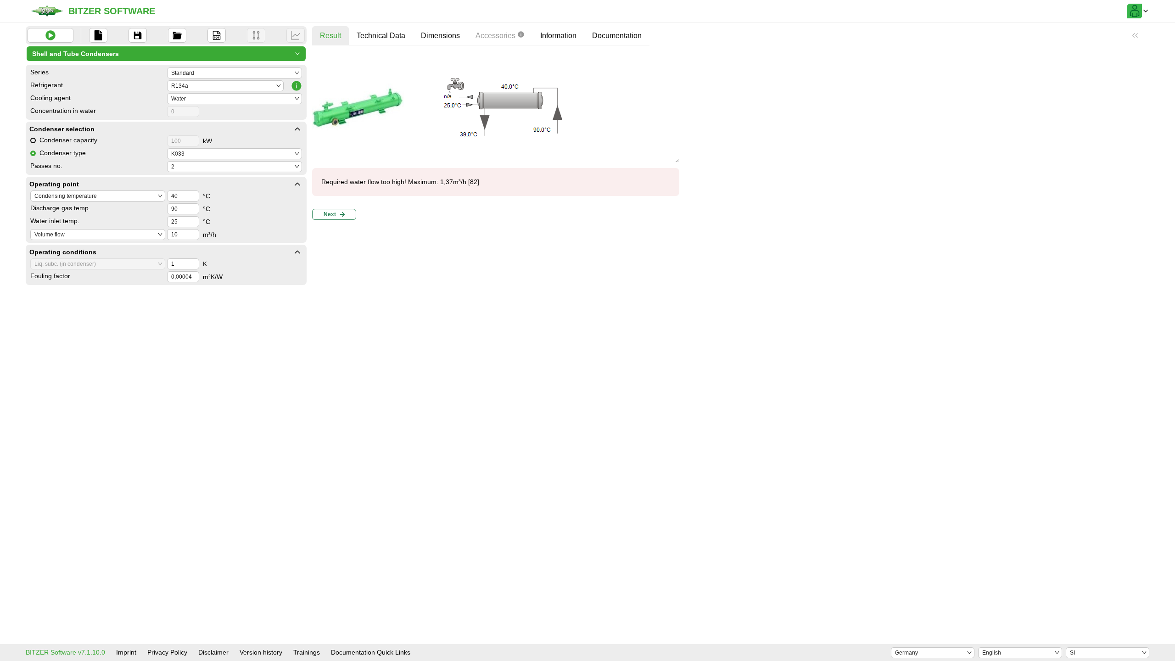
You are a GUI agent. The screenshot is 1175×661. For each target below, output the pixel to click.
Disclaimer (213, 652)
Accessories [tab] (495, 35)
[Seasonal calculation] (295, 35)
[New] (98, 35)
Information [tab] (558, 35)
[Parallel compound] (256, 35)
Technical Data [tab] (381, 35)
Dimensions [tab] (440, 35)
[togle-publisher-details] (297, 128)
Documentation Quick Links (370, 652)
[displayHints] (1135, 35)
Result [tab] (330, 35)
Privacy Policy (167, 652)
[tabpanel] (495, 138)
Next (330, 214)
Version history (261, 652)
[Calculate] (50, 35)
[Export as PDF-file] (216, 35)
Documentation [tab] (617, 35)
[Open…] (177, 35)
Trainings (306, 652)
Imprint (126, 652)
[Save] (138, 35)
